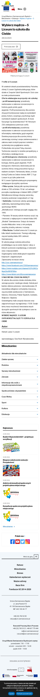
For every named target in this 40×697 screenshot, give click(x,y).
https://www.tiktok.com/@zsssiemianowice (19, 274)
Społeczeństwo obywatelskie (14, 391)
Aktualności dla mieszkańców (14, 353)
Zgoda (11, 694)
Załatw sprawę (8, 359)
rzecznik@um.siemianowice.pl (27, 634)
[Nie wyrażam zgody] (37, 689)
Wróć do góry (28, 557)
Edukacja (6, 414)
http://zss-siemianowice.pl (12, 263)
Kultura (5, 408)
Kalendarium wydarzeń (20, 577)
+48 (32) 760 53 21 (19, 628)
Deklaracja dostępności (20, 661)
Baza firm (20, 585)
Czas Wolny (7, 397)
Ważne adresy (20, 581)
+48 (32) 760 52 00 (20, 616)
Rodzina (5, 365)
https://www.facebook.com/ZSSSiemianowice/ (20, 265)
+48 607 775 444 (32, 628)
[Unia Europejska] (6, 9)
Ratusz (20, 565)
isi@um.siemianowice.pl (30, 631)
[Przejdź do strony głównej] (8, 4)
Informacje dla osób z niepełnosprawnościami (12, 384)
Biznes (20, 573)
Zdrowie (5, 377)
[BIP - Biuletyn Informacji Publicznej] (13, 9)
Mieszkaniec (8, 527)
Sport (4, 403)
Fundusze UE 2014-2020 (20, 589)
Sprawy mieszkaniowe (11, 371)
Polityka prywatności (24, 694)
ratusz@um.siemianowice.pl (20, 619)
